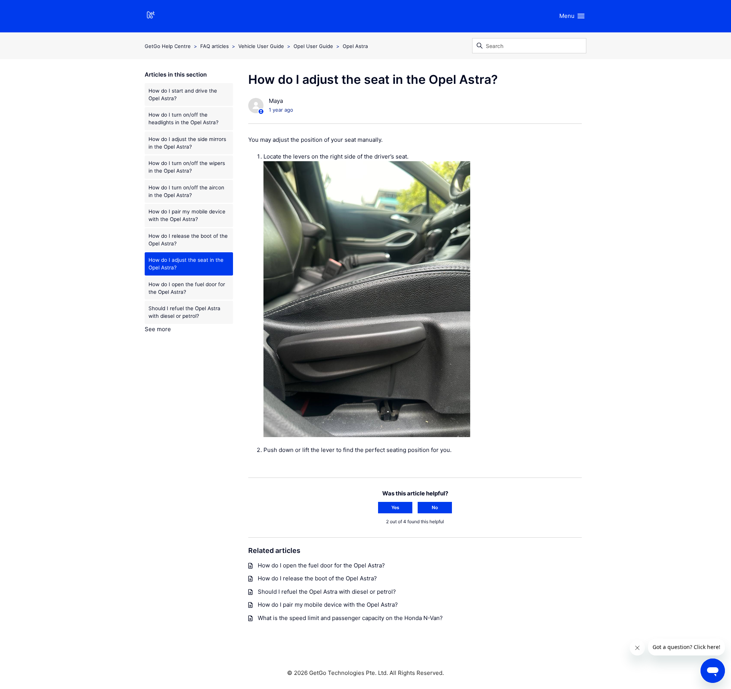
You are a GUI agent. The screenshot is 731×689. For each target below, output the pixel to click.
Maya (276, 100)
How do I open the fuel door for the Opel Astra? (186, 288)
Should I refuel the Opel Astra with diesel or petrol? (184, 312)
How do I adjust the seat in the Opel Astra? (185, 264)
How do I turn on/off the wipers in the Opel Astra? (186, 167)
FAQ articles (214, 46)
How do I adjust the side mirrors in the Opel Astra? (187, 143)
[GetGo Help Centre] (151, 16)
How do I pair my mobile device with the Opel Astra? (186, 215)
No (435, 507)
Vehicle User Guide (261, 46)
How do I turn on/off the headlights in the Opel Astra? (183, 118)
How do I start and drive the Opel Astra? (182, 94)
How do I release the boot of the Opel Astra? (188, 240)
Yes (395, 507)
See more (158, 329)
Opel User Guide (313, 46)
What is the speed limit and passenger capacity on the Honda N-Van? (350, 618)
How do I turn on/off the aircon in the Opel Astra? (186, 191)
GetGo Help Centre (168, 46)
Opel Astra (355, 46)
